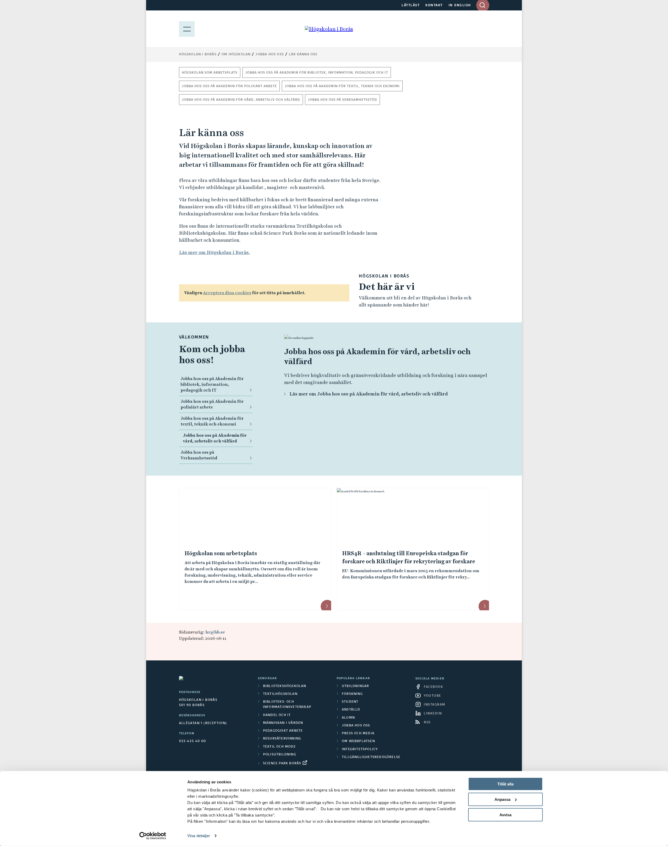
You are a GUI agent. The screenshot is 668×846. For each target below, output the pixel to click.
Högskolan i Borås (198, 54)
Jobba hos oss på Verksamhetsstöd (342, 100)
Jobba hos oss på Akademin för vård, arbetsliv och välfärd (241, 100)
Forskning (352, 694)
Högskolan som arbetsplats (209, 73)
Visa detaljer (198, 835)
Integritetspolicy (360, 749)
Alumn (348, 718)
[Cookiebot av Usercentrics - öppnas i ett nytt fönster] (153, 836)
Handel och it (277, 715)
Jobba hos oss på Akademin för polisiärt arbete (229, 86)
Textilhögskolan (280, 694)
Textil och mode (279, 747)
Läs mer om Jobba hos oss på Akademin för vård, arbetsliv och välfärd (368, 394)
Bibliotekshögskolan (284, 686)
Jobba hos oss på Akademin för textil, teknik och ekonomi (342, 86)
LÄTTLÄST (411, 5)
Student (350, 702)
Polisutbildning (279, 754)
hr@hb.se (215, 632)
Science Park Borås (282, 763)
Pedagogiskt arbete (283, 731)
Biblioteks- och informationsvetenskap (287, 704)
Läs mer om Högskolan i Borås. (214, 252)
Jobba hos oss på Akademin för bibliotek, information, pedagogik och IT (316, 73)
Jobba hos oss (269, 54)
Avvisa (505, 814)
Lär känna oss (303, 54)
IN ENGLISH (460, 5)
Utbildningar (355, 686)
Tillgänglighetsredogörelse (371, 757)
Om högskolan (236, 54)
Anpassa (502, 799)
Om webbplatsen (358, 741)
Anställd (351, 710)
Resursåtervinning (282, 739)
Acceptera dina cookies (227, 292)
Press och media (358, 733)
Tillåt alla (505, 784)
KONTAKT (434, 5)
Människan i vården (283, 723)
